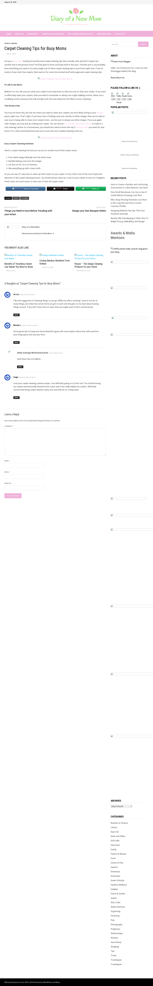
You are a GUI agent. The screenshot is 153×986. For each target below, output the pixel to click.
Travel (113, 955)
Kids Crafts (115, 902)
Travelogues (116, 959)
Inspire (114, 898)
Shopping (115, 946)
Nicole (16, 294)
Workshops (32, 34)
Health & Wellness (119, 884)
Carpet (16, 198)
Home (8, 34)
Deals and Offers (118, 836)
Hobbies (114, 889)
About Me (19, 34)
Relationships (117, 933)
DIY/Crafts (115, 840)
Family (113, 849)
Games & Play (117, 862)
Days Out (115, 831)
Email (7, 472)
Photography (116, 924)
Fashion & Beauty (118, 853)
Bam (58, 982)
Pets (113, 920)
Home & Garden (10, 43)
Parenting (115, 915)
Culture (114, 827)
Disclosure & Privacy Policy (80, 34)
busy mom (17, 61)
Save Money (116, 942)
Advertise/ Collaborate (53, 34)
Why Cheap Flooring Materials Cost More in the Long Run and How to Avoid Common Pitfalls (129, 202)
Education (115, 845)
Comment (9, 426)
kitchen (100, 112)
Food (113, 858)
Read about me (117, 77)
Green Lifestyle (117, 880)
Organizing (115, 911)
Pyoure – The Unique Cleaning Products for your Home (88, 265)
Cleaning (24, 198)
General (114, 867)
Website (7, 483)
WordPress (47, 982)
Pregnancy (115, 929)
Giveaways (115, 871)
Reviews (114, 937)
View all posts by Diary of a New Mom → (38, 233)
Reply (16, 315)
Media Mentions (104, 34)
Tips (113, 951)
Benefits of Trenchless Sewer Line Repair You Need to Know (18, 265)
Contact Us (120, 34)
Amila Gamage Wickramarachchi (32, 352)
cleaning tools (82, 127)
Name (7, 461)
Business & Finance (119, 823)
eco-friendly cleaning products (77, 123)
